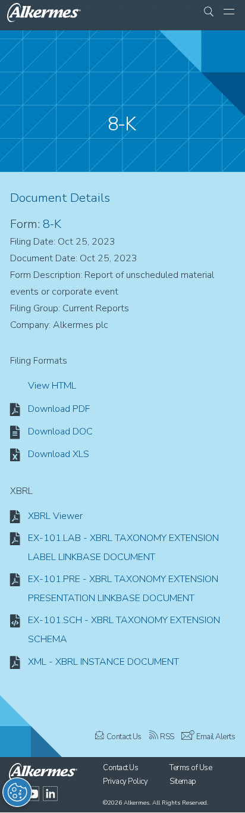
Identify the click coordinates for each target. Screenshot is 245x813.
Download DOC (60, 431)
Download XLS (58, 454)
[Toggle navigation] (229, 12)
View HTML (52, 385)
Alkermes (136, 803)
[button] (208, 12)
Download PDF (59, 408)
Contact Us (124, 736)
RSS (167, 736)
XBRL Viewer (55, 516)
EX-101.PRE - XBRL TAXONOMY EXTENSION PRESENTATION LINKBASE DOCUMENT (123, 589)
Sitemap (182, 781)
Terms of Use (190, 767)
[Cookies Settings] (17, 792)
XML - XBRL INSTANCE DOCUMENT (103, 661)
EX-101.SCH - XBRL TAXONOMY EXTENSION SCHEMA (124, 630)
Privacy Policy (125, 781)
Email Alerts (215, 736)
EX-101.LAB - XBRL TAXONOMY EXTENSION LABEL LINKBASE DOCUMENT (123, 547)
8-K (52, 224)
